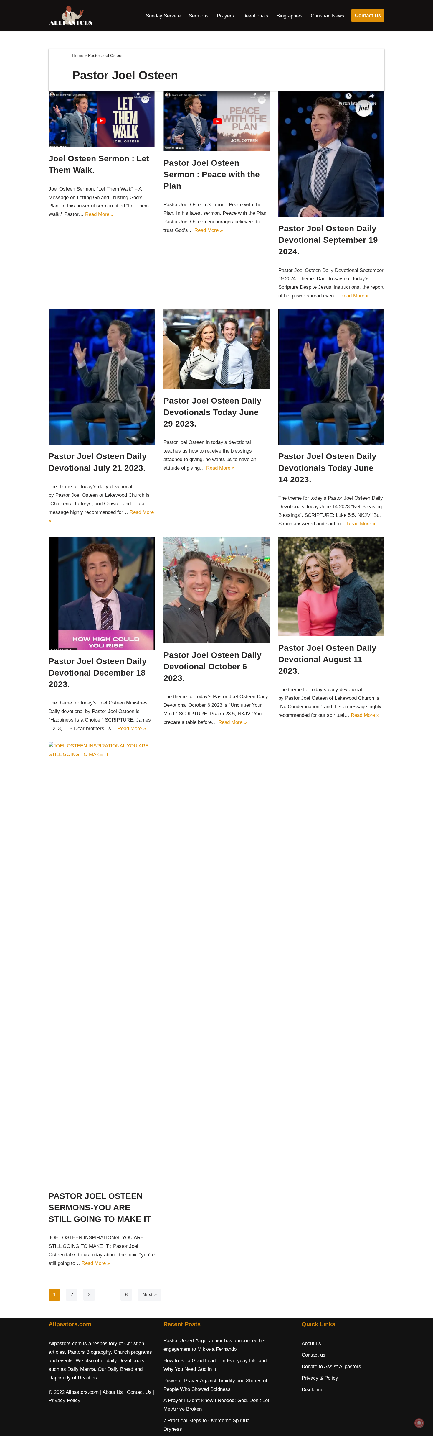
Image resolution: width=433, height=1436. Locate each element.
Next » (149, 1294)
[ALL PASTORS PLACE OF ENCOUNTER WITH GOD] (71, 15)
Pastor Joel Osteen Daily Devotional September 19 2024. (328, 240)
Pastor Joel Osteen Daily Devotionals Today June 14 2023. (327, 468)
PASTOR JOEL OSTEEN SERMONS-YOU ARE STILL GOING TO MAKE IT (100, 1207)
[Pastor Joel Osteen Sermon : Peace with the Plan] (216, 121)
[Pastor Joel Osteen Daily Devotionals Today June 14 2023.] (331, 377)
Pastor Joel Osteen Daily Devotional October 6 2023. (212, 666)
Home (77, 55)
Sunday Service (163, 16)
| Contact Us (138, 1392)
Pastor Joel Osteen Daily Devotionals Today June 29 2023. (212, 412)
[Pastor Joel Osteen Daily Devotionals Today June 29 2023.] (216, 349)
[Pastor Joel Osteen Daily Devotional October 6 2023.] (216, 590)
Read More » (99, 214)
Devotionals (255, 16)
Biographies (290, 16)
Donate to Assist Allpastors (331, 1366)
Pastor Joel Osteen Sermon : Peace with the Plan (211, 174)
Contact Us (368, 15)
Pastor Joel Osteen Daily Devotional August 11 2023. (327, 659)
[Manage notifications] (419, 1423)
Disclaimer (313, 1389)
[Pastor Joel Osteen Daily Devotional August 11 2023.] (331, 586)
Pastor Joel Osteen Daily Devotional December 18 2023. (98, 673)
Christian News (327, 16)
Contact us (313, 1355)
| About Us (111, 1392)
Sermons (199, 16)
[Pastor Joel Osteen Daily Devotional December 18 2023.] (102, 593)
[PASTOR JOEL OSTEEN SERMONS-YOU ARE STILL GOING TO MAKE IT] (102, 963)
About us (311, 1343)
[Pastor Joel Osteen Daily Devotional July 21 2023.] (102, 377)
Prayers (225, 16)
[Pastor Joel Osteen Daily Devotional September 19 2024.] (331, 154)
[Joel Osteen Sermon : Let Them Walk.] (102, 119)
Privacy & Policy (320, 1378)
